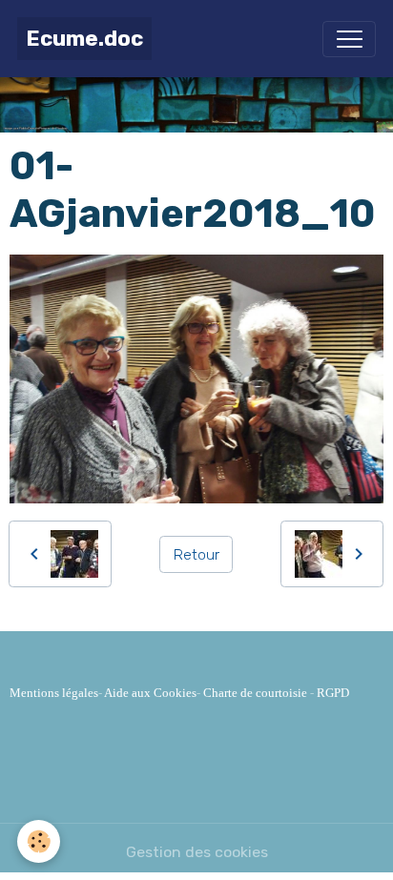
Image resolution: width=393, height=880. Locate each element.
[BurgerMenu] (349, 39)
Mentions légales (54, 693)
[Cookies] (38, 841)
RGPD (333, 693)
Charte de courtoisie (255, 693)
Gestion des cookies (197, 852)
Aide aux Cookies (150, 693)
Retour (196, 554)
